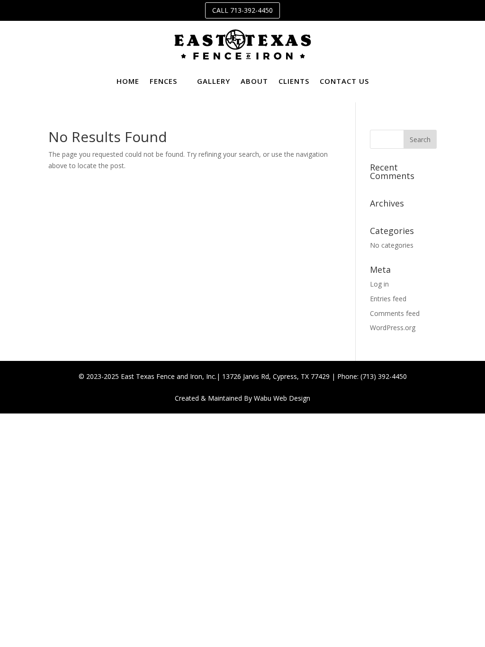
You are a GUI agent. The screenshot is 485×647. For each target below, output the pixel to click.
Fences (163, 81)
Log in (379, 283)
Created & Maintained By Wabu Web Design (242, 398)
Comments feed (395, 313)
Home (128, 81)
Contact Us (344, 81)
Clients (293, 81)
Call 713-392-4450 (242, 10)
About (254, 81)
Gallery (213, 81)
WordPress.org (392, 327)
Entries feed (388, 298)
